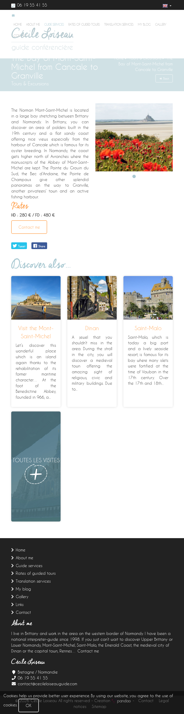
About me (24, 557)
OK (29, 705)
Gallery (160, 24)
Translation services (118, 24)
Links (20, 604)
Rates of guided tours (84, 24)
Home (20, 549)
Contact (23, 612)
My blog (144, 24)
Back (165, 78)
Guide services (29, 565)
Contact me (29, 227)
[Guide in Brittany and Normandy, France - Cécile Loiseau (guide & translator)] (42, 39)
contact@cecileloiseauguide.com (47, 683)
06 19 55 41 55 (32, 4)
